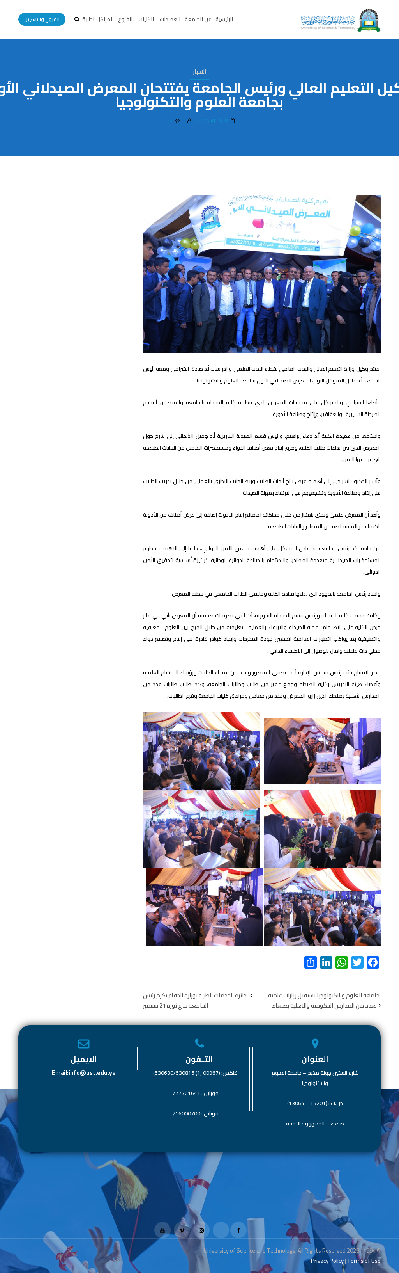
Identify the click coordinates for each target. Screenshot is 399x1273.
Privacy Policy (327, 1260)
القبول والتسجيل (42, 19)
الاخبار (199, 71)
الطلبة (89, 19)
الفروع (125, 19)
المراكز (106, 19)
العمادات (170, 19)
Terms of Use (364, 1260)
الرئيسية (224, 19)
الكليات (146, 19)
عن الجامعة (198, 19)
